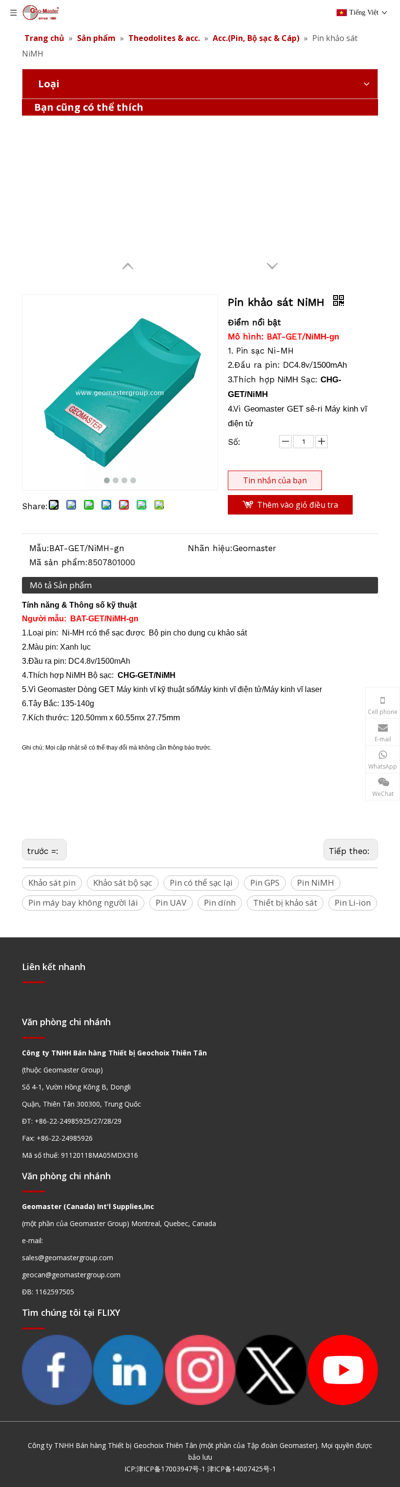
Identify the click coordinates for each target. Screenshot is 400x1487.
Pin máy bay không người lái (83, 902)
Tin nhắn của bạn (275, 480)
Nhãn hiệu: (210, 548)
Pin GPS (265, 882)
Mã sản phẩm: (58, 562)
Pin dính (220, 902)
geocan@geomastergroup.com (71, 1274)
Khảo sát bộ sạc (122, 882)
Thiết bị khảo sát (285, 902)
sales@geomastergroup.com (67, 1257)
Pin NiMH (315, 882)
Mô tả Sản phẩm (61, 585)
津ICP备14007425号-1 (241, 1468)
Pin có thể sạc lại (201, 882)
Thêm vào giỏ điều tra (297, 504)
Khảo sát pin (52, 882)
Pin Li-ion (353, 902)
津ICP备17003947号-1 (171, 1468)
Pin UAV (171, 902)
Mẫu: (39, 548)
